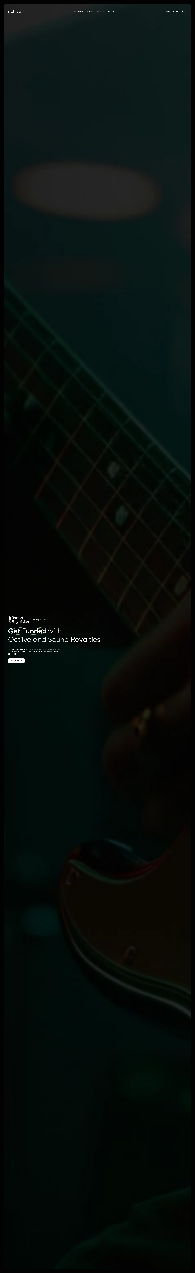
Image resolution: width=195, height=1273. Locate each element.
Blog (114, 11)
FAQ (108, 11)
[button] (77, 11)
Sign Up (175, 11)
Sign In (168, 11)
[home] (14, 11)
